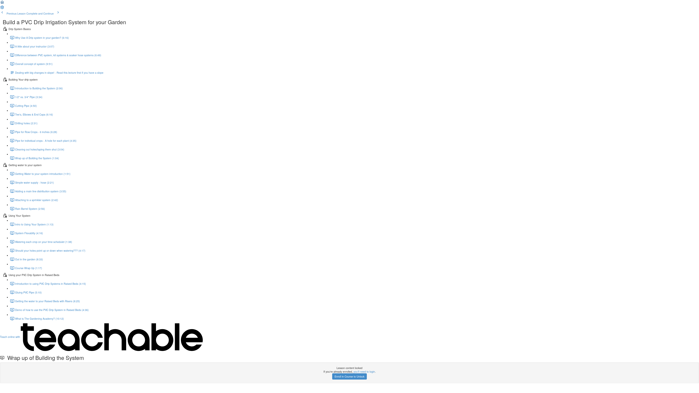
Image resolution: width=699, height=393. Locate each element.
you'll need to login (364, 371)
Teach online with (10, 337)
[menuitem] (2, 8)
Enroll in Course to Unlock (349, 376)
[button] (2, 3)
